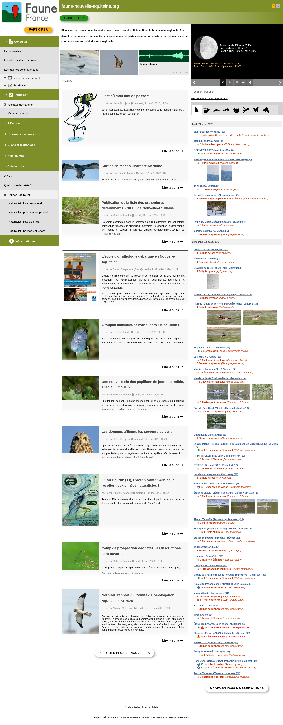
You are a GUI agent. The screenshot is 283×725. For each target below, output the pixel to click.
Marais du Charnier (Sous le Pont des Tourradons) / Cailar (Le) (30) (230, 574)
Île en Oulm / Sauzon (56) (207, 186)
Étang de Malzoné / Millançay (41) (212, 651)
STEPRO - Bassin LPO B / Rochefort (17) (216, 465)
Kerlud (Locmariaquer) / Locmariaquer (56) (217, 195)
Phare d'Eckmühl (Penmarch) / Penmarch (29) (219, 519)
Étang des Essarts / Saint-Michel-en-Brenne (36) (220, 624)
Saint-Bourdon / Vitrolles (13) (209, 131)
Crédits (155, 707)
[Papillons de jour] (256, 110)
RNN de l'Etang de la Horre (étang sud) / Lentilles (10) (223, 294)
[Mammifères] (207, 110)
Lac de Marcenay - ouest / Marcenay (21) (216, 474)
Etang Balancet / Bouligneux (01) (211, 249)
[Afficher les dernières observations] (209, 98)
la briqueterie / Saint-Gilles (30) (210, 565)
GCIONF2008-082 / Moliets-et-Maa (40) (214, 150)
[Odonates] (246, 110)
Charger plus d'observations (237, 687)
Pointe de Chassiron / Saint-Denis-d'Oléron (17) (219, 456)
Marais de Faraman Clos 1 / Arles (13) (214, 369)
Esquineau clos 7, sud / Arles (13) (212, 347)
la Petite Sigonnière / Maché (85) (211, 231)
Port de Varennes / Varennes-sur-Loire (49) (217, 673)
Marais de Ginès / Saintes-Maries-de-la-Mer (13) (220, 378)
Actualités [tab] (67, 80)
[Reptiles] (226, 110)
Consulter (74, 18)
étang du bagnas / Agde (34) (209, 141)
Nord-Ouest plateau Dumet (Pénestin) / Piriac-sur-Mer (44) (225, 661)
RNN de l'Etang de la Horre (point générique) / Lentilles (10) (226, 303)
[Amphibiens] (236, 110)
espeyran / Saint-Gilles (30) (208, 556)
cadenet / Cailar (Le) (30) (207, 547)
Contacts (146, 707)
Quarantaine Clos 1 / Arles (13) (210, 434)
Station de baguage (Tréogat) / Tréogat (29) (217, 537)
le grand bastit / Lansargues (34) (211, 593)
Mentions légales (132, 707)
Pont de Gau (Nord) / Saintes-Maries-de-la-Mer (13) (221, 408)
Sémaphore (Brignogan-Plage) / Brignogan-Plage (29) (223, 528)
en (278, 6)
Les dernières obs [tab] (203, 91)
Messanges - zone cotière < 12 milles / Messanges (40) (223, 159)
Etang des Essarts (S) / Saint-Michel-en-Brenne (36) (222, 633)
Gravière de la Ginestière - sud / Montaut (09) (218, 268)
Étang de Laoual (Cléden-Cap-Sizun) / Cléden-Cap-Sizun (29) (226, 492)
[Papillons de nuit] (266, 110)
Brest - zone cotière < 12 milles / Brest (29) (217, 483)
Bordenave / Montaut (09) (207, 258)
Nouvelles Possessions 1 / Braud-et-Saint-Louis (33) (222, 584)
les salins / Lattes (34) (206, 605)
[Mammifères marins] (216, 110)
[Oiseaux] (197, 110)
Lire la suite (171, 151)
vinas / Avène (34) (203, 614)
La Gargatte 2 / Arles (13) (207, 356)
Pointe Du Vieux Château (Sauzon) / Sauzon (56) (220, 221)
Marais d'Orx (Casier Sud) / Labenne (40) (216, 642)
